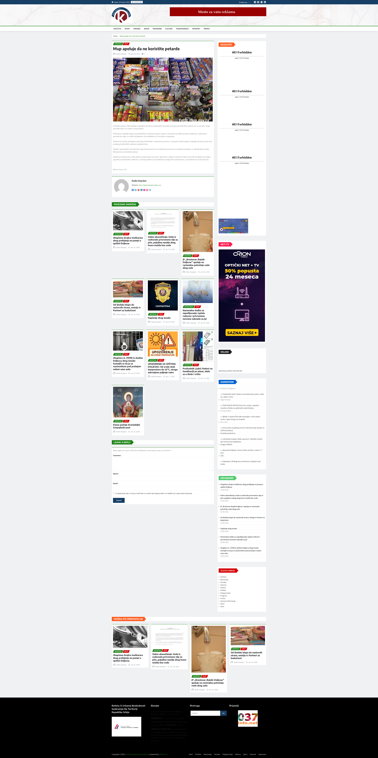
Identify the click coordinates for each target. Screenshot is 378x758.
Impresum (262, 754)
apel (174, 712)
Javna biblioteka (174, 718)
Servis (146, 29)
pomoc (171, 732)
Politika (223, 590)
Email (115, 483)
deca (177, 714)
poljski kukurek (164, 732)
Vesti (222, 606)
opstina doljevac (160, 728)
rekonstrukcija (166, 735)
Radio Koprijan (121, 54)
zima (174, 738)
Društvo (117, 29)
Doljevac (156, 718)
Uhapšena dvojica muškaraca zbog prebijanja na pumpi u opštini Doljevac (128, 240)
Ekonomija (157, 29)
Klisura (175, 722)
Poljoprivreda (182, 29)
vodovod (161, 738)
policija (157, 732)
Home (115, 36)
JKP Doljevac (168, 722)
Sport (127, 29)
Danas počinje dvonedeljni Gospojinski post (126, 426)
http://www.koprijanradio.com (150, 185)
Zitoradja (178, 738)
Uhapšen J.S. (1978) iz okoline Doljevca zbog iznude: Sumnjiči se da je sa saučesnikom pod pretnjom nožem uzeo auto (128, 363)
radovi (159, 735)
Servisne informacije (227, 601)
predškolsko (184, 732)
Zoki (222, 456)
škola (152, 740)
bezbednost (155, 714)
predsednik (177, 732)
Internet (196, 29)
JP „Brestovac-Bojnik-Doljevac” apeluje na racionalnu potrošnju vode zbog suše (196, 263)
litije (165, 725)
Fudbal (168, 718)
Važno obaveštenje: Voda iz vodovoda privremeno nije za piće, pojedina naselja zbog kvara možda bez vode (163, 241)
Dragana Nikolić (226, 444)
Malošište (171, 724)
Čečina (183, 738)
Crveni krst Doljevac (170, 714)
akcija (152, 711)
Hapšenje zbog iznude (159, 317)
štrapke (156, 740)
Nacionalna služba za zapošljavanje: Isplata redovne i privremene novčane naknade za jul (195, 314)
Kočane (161, 725)
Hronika (136, 29)
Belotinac (179, 712)
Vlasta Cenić (155, 738)
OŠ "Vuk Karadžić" (181, 729)
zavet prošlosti (168, 738)
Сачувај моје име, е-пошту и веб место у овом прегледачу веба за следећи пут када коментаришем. (153, 493)
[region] (247, 718)
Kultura (168, 29)
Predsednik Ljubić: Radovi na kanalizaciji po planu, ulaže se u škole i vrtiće (198, 371)
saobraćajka (175, 735)
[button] (247, 718)
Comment (117, 455)
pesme (152, 732)
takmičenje (183, 735)
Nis (181, 725)
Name (116, 474)
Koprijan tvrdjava (183, 722)
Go (223, 713)
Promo (207, 29)
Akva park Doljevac (166, 712)
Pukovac (153, 735)
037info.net (163, 754)
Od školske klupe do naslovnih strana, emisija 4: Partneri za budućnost (127, 307)
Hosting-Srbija (144, 754)
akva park (156, 711)
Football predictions (227, 433)
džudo (164, 718)
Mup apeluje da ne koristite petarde (132, 36)
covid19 (162, 714)
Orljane (173, 729)
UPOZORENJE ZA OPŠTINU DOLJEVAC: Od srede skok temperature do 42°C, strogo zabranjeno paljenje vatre (163, 368)
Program (223, 596)
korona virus (154, 725)
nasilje (178, 725)
